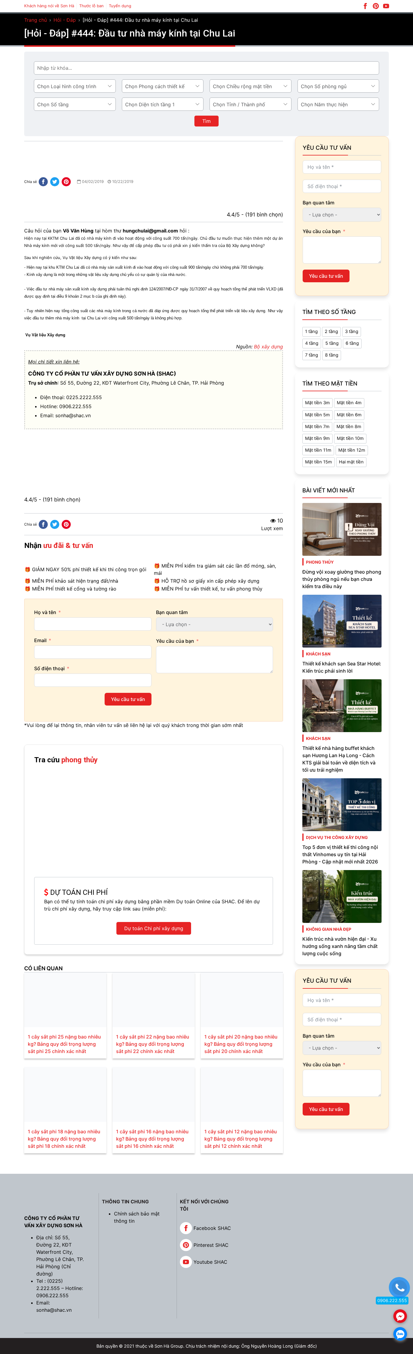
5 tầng (332, 343)
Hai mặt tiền (351, 462)
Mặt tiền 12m (351, 450)
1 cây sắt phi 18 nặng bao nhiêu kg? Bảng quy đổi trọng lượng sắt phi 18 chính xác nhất (64, 1138)
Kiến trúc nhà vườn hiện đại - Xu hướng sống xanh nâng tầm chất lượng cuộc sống (340, 946)
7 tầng (311, 355)
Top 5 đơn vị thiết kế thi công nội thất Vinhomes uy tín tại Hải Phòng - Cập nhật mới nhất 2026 (340, 854)
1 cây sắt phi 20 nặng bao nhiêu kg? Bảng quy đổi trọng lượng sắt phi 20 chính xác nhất (241, 1044)
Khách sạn (318, 653)
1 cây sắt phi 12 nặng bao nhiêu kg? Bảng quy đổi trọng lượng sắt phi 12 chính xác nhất (240, 1138)
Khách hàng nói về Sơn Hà (49, 5)
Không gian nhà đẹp (328, 929)
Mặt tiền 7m (317, 426)
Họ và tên (45, 612)
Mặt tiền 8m (349, 426)
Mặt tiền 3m (317, 402)
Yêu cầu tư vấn (128, 699)
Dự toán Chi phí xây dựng (153, 928)
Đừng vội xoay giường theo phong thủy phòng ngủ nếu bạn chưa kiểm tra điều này (341, 579)
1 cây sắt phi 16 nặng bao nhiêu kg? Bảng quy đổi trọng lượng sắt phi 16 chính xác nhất (152, 1138)
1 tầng (311, 331)
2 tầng (331, 331)
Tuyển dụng (120, 5)
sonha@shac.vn (73, 415)
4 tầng (311, 343)
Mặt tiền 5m (317, 415)
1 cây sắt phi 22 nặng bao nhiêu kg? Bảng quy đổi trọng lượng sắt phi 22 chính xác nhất (152, 1044)
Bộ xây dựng (268, 347)
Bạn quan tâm (172, 612)
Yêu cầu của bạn (175, 641)
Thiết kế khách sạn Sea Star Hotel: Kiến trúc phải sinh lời (341, 667)
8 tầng (331, 355)
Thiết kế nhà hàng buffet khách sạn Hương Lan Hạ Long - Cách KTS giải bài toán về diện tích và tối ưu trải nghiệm (339, 759)
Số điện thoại (49, 668)
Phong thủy (320, 562)
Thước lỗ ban (91, 5)
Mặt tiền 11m (318, 450)
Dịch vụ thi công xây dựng (337, 837)
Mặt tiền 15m (318, 462)
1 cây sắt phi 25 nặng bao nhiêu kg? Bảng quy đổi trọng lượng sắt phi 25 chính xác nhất (64, 1044)
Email (40, 640)
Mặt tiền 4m (349, 402)
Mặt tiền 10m (350, 438)
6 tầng (352, 343)
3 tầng (351, 331)
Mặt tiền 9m (317, 438)
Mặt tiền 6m (349, 415)
